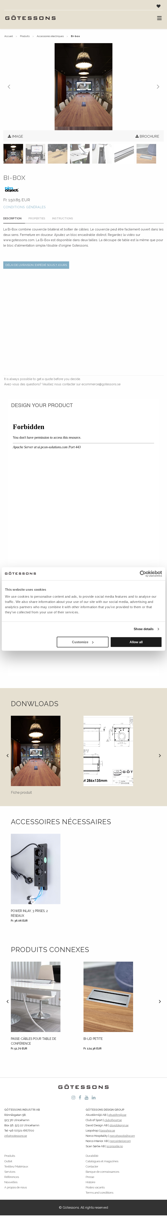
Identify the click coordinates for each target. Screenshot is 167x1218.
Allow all (136, 642)
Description (12, 218)
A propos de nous (15, 1187)
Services (9, 1171)
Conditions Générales (24, 207)
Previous (7, 755)
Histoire (90, 1182)
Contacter (92, 1166)
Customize (80, 642)
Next (160, 755)
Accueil (8, 36)
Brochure (149, 136)
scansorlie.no (115, 1146)
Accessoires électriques (50, 36)
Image (17, 136)
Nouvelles (10, 1182)
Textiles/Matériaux (16, 1166)
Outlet (8, 1161)
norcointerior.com (120, 1141)
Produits (25, 36)
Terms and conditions (99, 1192)
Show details (144, 629)
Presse (90, 1177)
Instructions (62, 218)
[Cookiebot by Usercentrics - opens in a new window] (143, 573)
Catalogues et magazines (102, 1161)
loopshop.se (107, 1130)
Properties (36, 218)
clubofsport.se (113, 1120)
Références (11, 1177)
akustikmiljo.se (117, 1114)
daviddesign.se (119, 1125)
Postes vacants (95, 1187)
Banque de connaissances (102, 1171)
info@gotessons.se (15, 1135)
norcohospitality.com (122, 1135)
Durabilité (92, 1155)
